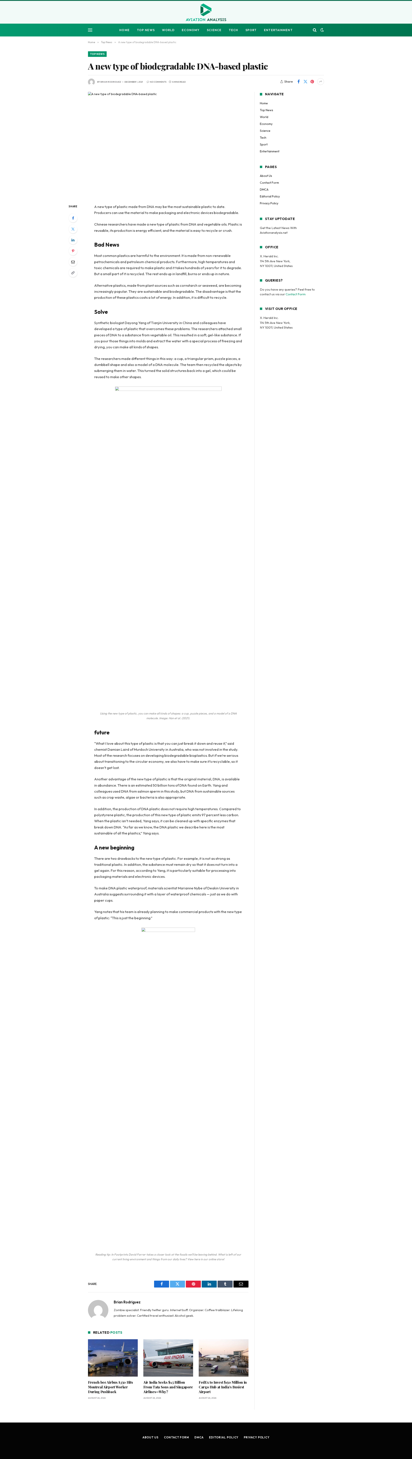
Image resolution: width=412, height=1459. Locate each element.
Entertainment (278, 30)
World (168, 30)
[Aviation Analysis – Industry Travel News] (206, 12)
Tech (233, 30)
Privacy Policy (269, 203)
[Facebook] (73, 218)
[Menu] (90, 30)
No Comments (158, 81)
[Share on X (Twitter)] (305, 81)
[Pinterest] (73, 251)
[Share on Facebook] (298, 81)
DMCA (264, 189)
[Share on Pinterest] (312, 81)
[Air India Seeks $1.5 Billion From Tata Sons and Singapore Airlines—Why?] (168, 1358)
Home (124, 30)
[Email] (73, 262)
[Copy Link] (73, 272)
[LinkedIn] (73, 240)
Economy (191, 30)
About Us (266, 176)
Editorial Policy (270, 196)
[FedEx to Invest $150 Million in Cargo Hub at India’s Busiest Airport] (223, 1358)
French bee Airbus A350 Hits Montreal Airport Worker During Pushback (110, 1387)
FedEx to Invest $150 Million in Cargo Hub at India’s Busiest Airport (223, 1387)
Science (214, 30)
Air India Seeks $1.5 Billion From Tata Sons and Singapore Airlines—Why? (168, 1387)
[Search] (314, 30)
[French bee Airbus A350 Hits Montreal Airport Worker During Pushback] (113, 1358)
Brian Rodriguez (110, 81)
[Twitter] (73, 229)
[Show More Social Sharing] (320, 81)
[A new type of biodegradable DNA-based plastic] (168, 144)
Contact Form (269, 183)
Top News (146, 30)
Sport (251, 30)
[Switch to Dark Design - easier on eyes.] (321, 30)
